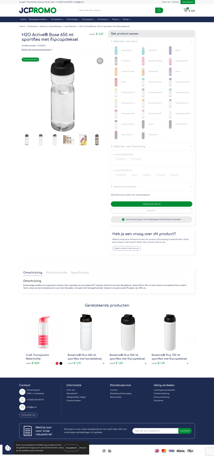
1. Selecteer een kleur (124, 41)
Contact (175, 2)
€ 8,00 (32, 363)
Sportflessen (70, 26)
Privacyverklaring (161, 397)
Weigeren (83, 448)
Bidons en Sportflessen (51, 26)
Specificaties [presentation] (80, 272)
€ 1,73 (74, 363)
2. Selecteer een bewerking (128, 146)
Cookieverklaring (161, 393)
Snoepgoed (87, 19)
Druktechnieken (74, 401)
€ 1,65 (116, 363)
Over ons (166, 2)
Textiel (126, 19)
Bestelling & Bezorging (120, 393)
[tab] (32, 273)
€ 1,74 (158, 363)
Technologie (72, 19)
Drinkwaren (102, 19)
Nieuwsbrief (187, 2)
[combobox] (116, 10)
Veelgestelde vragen (76, 397)
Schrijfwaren (56, 19)
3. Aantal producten (123, 186)
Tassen (115, 19)
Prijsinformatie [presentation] (56, 272)
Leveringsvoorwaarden (164, 390)
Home (23, 19)
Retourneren (116, 397)
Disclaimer (158, 401)
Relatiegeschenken (38, 19)
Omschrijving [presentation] (32, 272)
